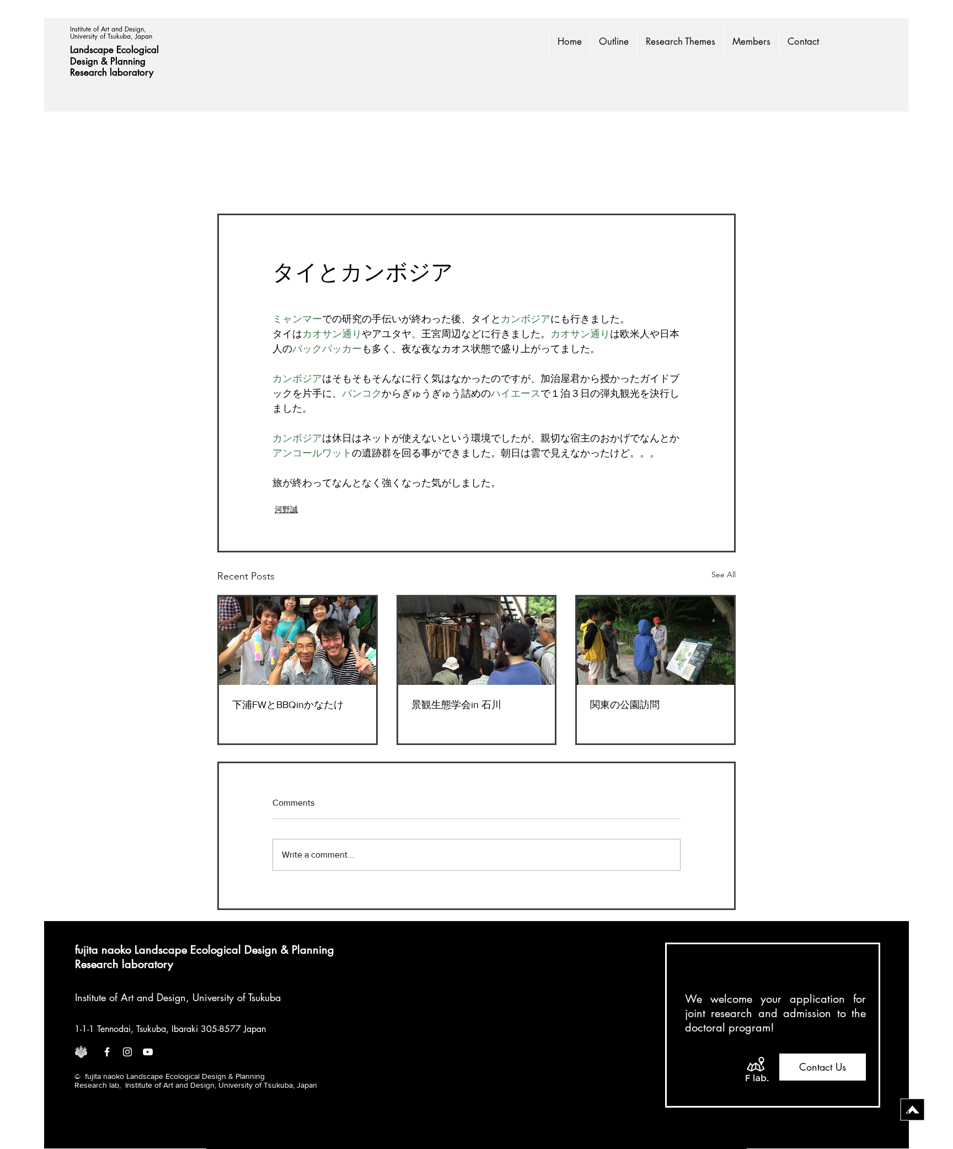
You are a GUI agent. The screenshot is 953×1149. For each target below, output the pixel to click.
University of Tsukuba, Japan (111, 36)
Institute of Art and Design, (109, 29)
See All (723, 574)
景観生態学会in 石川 (456, 704)
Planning (129, 61)
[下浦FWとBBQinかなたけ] (297, 641)
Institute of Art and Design (130, 997)
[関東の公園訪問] (655, 641)
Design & (90, 61)
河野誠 (286, 509)
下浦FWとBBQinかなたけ (288, 704)
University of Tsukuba (236, 997)
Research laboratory (111, 72)
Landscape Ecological (116, 50)
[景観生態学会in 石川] (476, 641)
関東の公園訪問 (625, 704)
